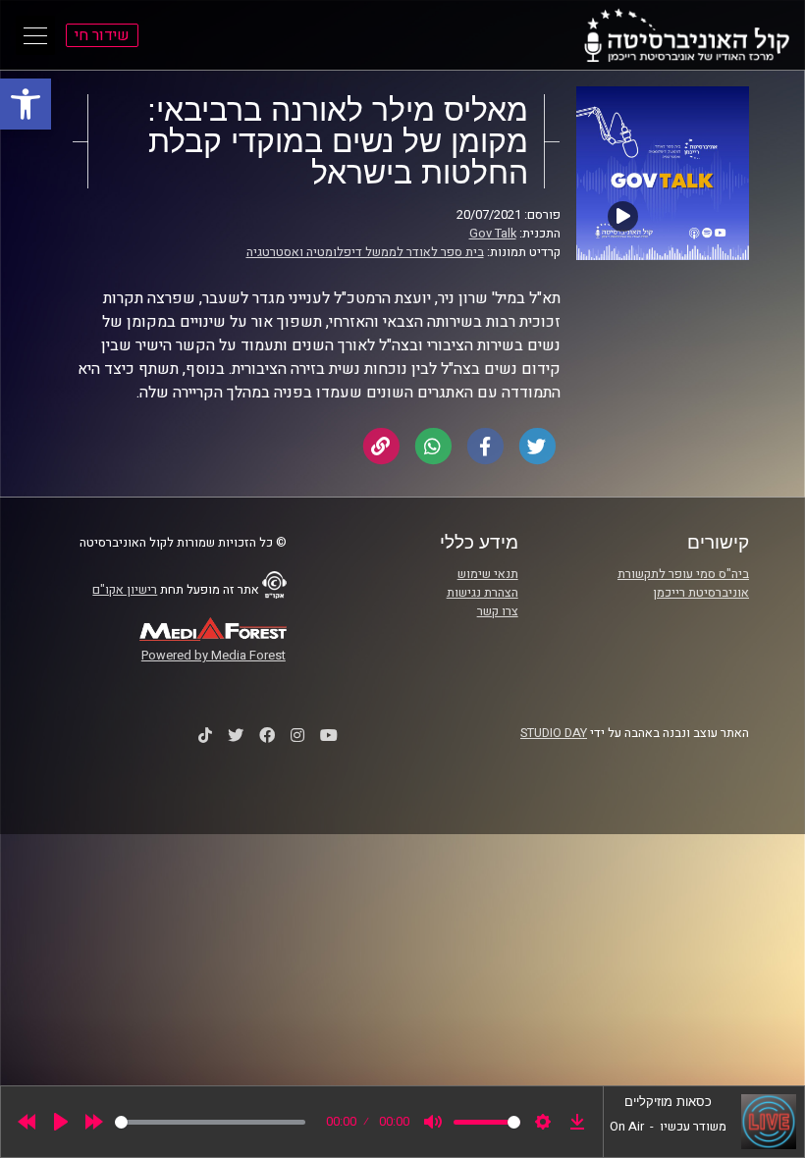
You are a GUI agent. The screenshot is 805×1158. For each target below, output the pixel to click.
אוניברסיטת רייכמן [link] (701, 593)
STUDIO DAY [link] (553, 733)
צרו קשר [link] (497, 611)
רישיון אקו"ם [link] (124, 590)
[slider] (210, 1122)
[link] (25, 104)
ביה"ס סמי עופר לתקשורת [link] (683, 574)
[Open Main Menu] (35, 35)
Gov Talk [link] (492, 233)
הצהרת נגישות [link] (482, 593)
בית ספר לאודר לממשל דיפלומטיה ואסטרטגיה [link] (365, 252)
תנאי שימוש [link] (487, 574)
